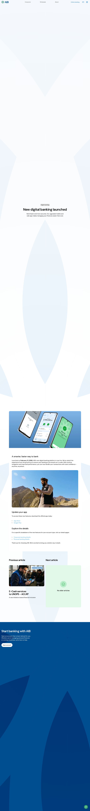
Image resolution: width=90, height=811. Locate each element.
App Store (17, 521)
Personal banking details (21, 539)
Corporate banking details (22, 537)
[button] (86, 807)
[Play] (45, 489)
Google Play (17, 523)
